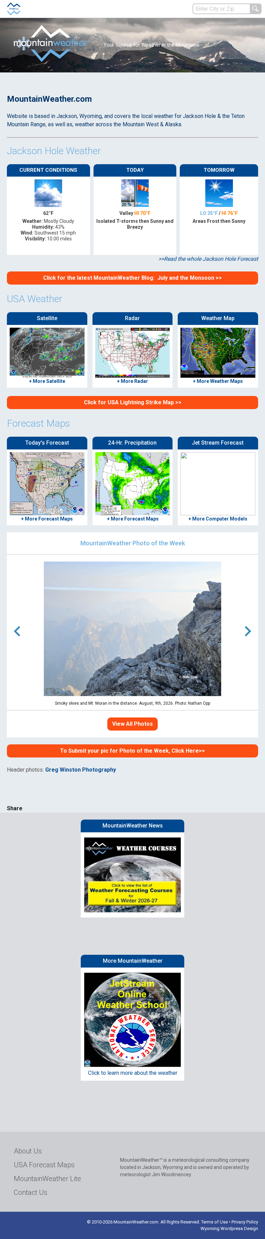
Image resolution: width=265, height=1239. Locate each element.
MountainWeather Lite (47, 1178)
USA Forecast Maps (44, 1165)
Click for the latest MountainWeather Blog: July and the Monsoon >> (132, 278)
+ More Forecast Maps (132, 519)
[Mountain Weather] (52, 43)
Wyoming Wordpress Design (229, 1228)
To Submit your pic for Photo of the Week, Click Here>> (132, 750)
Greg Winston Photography (80, 769)
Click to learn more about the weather (132, 1073)
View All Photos (132, 724)
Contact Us (30, 1192)
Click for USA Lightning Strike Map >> (132, 402)
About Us (28, 1151)
